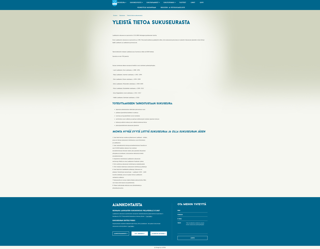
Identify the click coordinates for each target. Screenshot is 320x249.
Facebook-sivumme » (159, 233)
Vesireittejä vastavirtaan (146, 7)
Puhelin (180, 214)
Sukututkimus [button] (169, 2)
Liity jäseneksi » (140, 233)
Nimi (179, 210)
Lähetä (192, 238)
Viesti (179, 223)
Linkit (193, 2)
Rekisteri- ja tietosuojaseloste (173, 7)
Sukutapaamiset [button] (152, 2)
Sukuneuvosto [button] (136, 2)
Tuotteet (182, 2)
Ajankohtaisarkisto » (121, 233)
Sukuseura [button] (120, 2)
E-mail (180, 219)
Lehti (202, 2)
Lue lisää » (149, 216)
